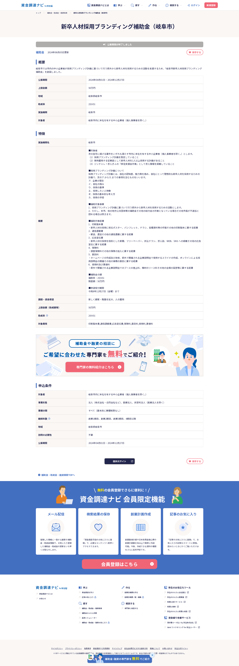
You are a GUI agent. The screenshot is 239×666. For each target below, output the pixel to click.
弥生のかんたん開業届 (175, 597)
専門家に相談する (131, 608)
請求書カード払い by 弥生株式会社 (180, 622)
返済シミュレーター (89, 618)
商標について (155, 648)
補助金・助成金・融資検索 (57, 13)
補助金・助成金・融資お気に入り (94, 622)
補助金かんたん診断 (89, 613)
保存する (196, 52)
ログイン (195, 5)
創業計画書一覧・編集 (133, 597)
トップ (38, 13)
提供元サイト (119, 461)
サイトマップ (117, 648)
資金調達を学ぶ (88, 592)
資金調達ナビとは (100, 5)
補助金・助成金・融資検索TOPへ (58, 475)
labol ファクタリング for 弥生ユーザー (182, 627)
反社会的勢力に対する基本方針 (136, 648)
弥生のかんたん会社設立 (176, 592)
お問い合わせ (167, 648)
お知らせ (42, 598)
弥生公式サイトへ (181, 648)
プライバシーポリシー (73, 648)
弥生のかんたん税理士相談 (177, 611)
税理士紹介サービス (174, 602)
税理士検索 (171, 606)
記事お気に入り (88, 597)
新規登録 (211, 5)
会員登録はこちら (119, 564)
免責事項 (87, 648)
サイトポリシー (57, 648)
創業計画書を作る (131, 592)
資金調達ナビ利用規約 (101, 648)
